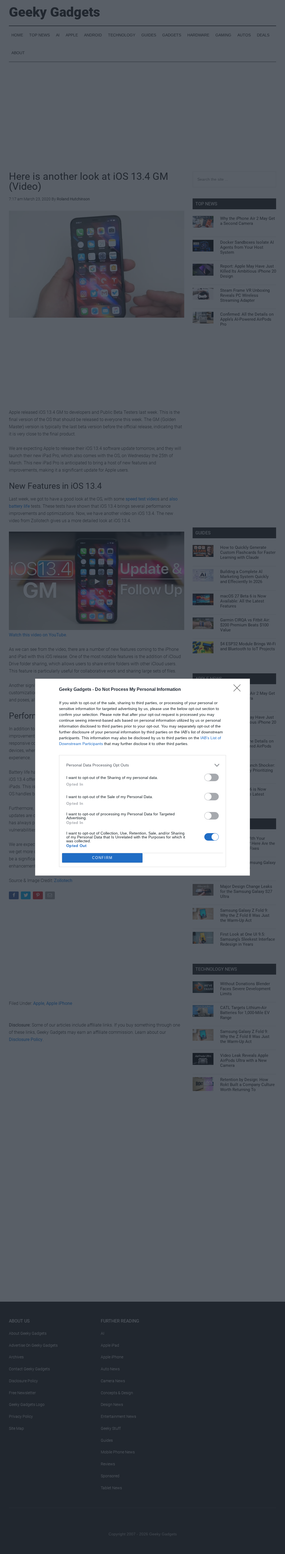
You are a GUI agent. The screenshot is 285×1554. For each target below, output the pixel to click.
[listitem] (142, 765)
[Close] (239, 689)
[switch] (211, 777)
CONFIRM (102, 858)
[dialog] (142, 777)
